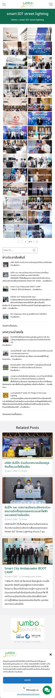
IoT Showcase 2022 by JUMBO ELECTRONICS (28, 314)
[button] (50, 654)
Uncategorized (28, 576)
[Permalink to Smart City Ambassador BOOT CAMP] (27, 551)
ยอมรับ (27, 680)
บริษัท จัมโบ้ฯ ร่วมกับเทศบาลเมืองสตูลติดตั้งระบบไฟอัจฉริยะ (31, 262)
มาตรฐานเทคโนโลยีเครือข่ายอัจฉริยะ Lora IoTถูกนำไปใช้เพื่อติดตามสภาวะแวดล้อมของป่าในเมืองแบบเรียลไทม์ (31, 377)
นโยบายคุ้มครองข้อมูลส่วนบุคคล (28, 694)
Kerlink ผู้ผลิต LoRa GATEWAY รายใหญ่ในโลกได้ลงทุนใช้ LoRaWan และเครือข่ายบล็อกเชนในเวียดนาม (30, 366)
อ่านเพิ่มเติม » (15, 265)
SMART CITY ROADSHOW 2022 (23, 297)
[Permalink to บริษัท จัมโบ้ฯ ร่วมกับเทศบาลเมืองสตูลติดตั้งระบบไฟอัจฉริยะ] (27, 445)
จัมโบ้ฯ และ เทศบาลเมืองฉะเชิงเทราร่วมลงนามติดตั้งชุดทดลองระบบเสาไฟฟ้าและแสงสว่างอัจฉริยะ (29, 274)
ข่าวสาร (24, 471)
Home (14, 19)
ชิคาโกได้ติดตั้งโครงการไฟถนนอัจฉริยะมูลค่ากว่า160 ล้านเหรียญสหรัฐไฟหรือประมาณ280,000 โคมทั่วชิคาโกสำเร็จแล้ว (30, 340)
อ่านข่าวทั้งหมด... (10, 326)
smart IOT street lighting (27, 14)
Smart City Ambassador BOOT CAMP (25, 287)
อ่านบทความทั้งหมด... (12, 414)
